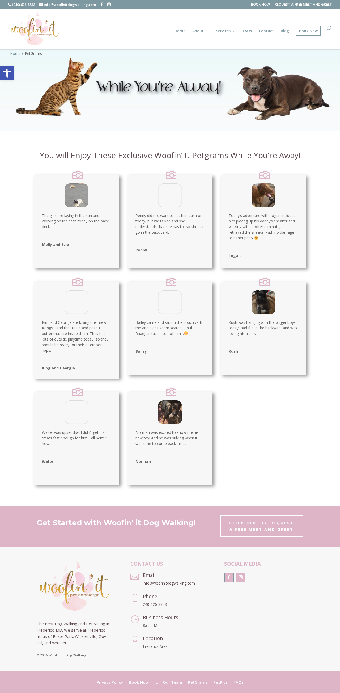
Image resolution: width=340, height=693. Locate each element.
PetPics (220, 682)
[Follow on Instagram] (240, 577)
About (198, 31)
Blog (285, 31)
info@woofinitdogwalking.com (169, 583)
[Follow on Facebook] (229, 577)
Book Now (308, 30)
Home (180, 31)
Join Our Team (168, 682)
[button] (7, 73)
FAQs (247, 31)
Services (223, 31)
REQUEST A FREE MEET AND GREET (303, 5)
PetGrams (197, 682)
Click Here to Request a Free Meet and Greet (261, 526)
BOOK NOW (260, 5)
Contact (266, 31)
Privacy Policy (110, 682)
